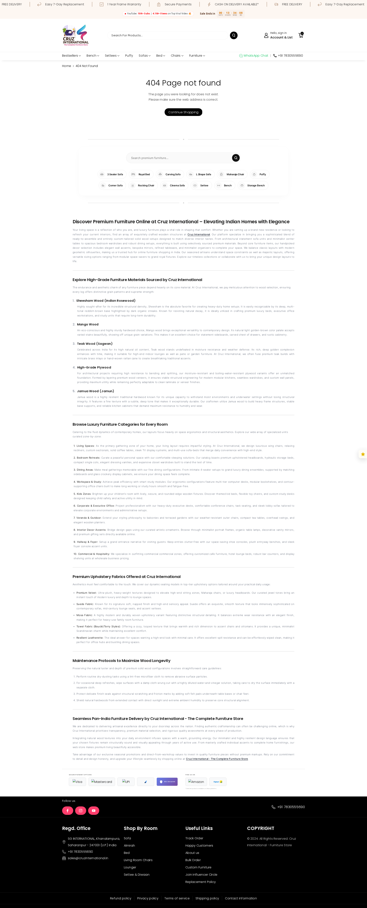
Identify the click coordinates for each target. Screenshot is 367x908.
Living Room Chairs (138, 860)
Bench (91, 55)
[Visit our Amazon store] (196, 782)
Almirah (129, 845)
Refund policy (120, 898)
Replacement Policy (200, 882)
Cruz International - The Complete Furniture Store (217, 758)
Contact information (241, 898)
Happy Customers (199, 845)
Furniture (195, 55)
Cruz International (199, 234)
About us (192, 853)
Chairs (176, 55)
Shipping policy (207, 898)
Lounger (130, 867)
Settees (111, 55)
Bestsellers (70, 55)
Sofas (143, 55)
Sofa (127, 838)
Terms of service (177, 898)
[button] (300, 35)
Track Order (194, 838)
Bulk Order (193, 860)
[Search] (236, 158)
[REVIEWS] (363, 454)
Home (66, 66)
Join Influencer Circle (201, 874)
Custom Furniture (198, 867)
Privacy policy (147, 898)
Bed (159, 55)
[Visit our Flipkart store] (218, 782)
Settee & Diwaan (137, 874)
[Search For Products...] (234, 35)
